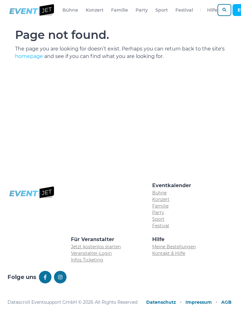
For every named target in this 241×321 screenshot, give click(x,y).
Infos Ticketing (87, 260)
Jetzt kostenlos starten (96, 247)
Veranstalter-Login (91, 253)
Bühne (70, 10)
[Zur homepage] (31, 10)
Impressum (198, 302)
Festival (184, 10)
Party (142, 10)
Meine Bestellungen (174, 247)
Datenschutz (161, 302)
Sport (161, 10)
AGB (226, 302)
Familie (119, 10)
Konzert (95, 10)
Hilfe (212, 10)
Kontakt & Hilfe (168, 253)
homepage (29, 56)
